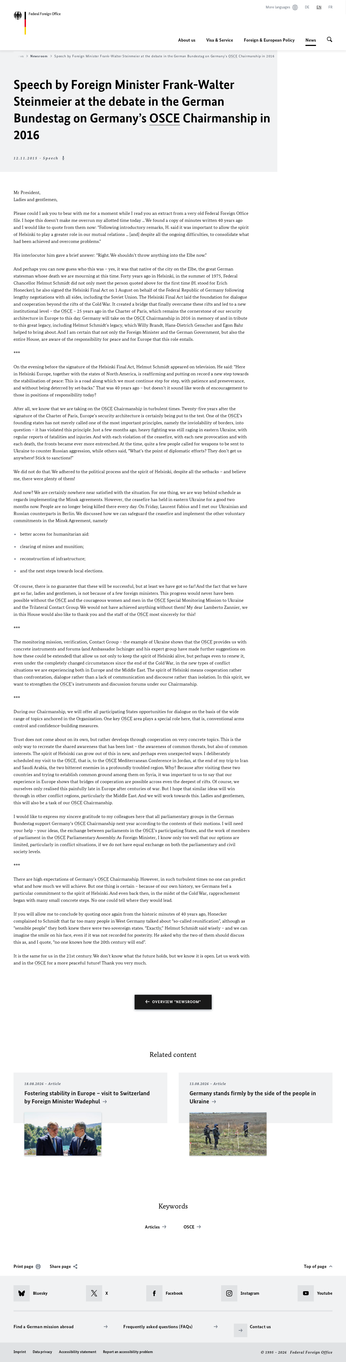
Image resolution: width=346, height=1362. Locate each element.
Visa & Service (219, 40)
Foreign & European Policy (269, 40)
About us (186, 40)
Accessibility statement (77, 1352)
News (310, 41)
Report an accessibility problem (128, 1352)
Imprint (20, 1352)
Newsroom (39, 56)
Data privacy (42, 1352)
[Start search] (329, 40)
